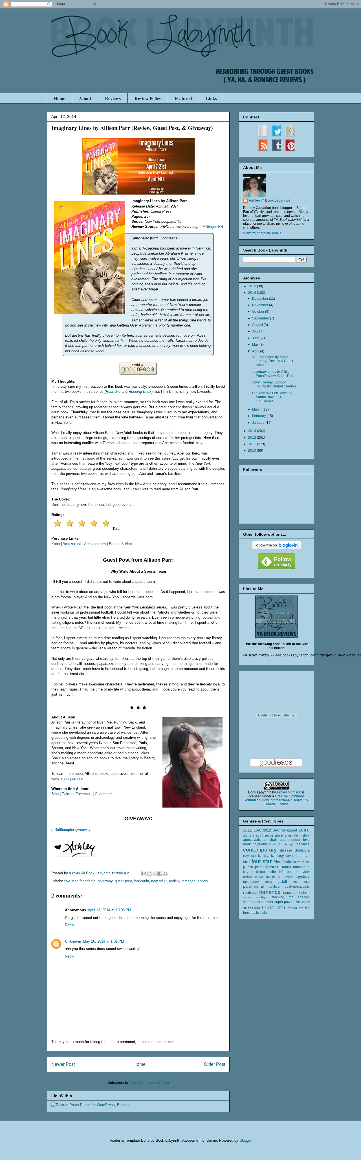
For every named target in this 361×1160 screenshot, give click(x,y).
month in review (279, 876)
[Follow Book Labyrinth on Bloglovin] (276, 548)
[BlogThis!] (149, 873)
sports (203, 881)
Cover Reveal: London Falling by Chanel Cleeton (274, 384)
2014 (252, 293)
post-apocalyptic (297, 886)
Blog (55, 794)
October (258, 312)
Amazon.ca (72, 544)
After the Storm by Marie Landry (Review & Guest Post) (272, 361)
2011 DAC (252, 830)
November (260, 305)
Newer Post (63, 1064)
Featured (183, 98)
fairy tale (249, 855)
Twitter (67, 794)
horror (286, 867)
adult (259, 835)
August (258, 325)
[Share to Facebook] (160, 873)
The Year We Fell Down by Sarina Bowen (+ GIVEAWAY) (272, 397)
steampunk (251, 902)
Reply (69, 925)
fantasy (277, 855)
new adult (159, 881)
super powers (284, 902)
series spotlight (255, 897)
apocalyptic (252, 840)
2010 (252, 451)
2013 (252, 431)
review (174, 881)
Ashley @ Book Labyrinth (269, 200)
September (261, 318)
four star (262, 861)
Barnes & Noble (122, 544)
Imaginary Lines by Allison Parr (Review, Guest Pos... (274, 374)
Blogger (245, 1140)
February (259, 416)
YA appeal (289, 830)
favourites (293, 856)
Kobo (55, 544)
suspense (251, 908)
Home (59, 98)
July (255, 331)
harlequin (141, 881)
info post (286, 872)
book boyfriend (255, 844)
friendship (87, 881)
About (85, 98)
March (257, 409)
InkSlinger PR (212, 226)
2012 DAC (271, 830)
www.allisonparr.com (67, 779)
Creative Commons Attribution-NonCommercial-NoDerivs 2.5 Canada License (276, 800)
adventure (274, 835)
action (248, 835)
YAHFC (304, 830)
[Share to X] (155, 873)
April (256, 351)
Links (211, 98)
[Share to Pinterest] (165, 873)
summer (267, 902)
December (260, 299)
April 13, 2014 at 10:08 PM (109, 910)
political (274, 886)
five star (70, 881)
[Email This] (144, 873)
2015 (252, 286)
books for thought (281, 844)
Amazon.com (95, 544)
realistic (250, 892)
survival (303, 901)
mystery (303, 876)
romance (188, 881)
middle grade (253, 876)
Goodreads (104, 794)
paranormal (253, 886)
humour (299, 867)
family (263, 855)
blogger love (299, 840)
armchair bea (274, 840)
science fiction (296, 892)
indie (272, 871)
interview (303, 872)
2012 (252, 438)
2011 (252, 444)
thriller (292, 908)
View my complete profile (262, 233)
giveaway (105, 881)
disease (286, 850)
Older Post (214, 1064)
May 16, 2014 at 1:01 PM (103, 941)
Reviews (113, 98)
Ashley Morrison (288, 792)
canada (303, 844)
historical (272, 867)
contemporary (260, 850)
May (255, 345)
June (256, 338)
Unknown (73, 941)
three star (273, 907)
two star (262, 913)
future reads (301, 862)
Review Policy (148, 98)
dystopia (302, 850)
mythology (251, 882)
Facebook (84, 794)
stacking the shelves (291, 897)
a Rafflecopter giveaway (71, 830)
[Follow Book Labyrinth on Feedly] (276, 568)
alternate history (297, 835)
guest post (123, 881)
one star (301, 881)
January (258, 423)
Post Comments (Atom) (149, 1082)
